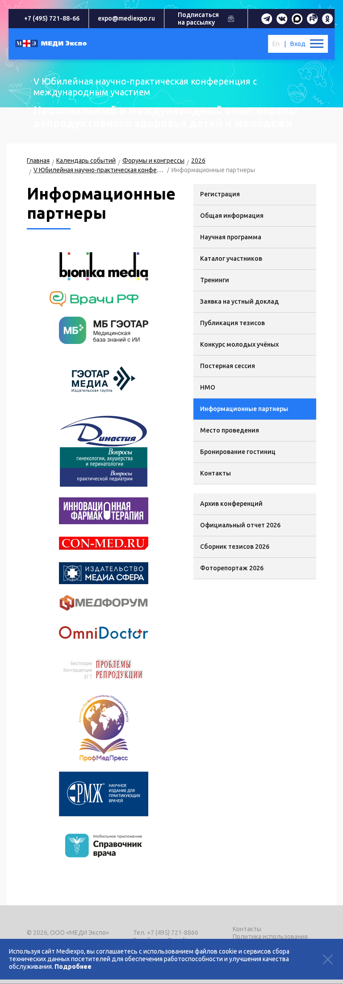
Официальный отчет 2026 (240, 525)
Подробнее (73, 966)
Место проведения (229, 430)
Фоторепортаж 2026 (232, 568)
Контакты (215, 473)
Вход (297, 43)
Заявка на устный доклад (239, 301)
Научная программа (230, 237)
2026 (198, 160)
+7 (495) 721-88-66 (51, 18)
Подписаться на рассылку (198, 18)
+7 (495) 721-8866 (172, 932)
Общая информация (232, 215)
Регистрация (220, 194)
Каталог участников (231, 258)
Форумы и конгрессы (153, 160)
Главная (38, 160)
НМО (207, 387)
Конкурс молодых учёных (239, 344)
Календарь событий (86, 160)
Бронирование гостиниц (238, 451)
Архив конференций (231, 503)
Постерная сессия (227, 365)
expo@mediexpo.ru (126, 18)
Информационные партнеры (244, 408)
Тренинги (214, 280)
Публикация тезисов (232, 323)
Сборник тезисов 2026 (234, 546)
